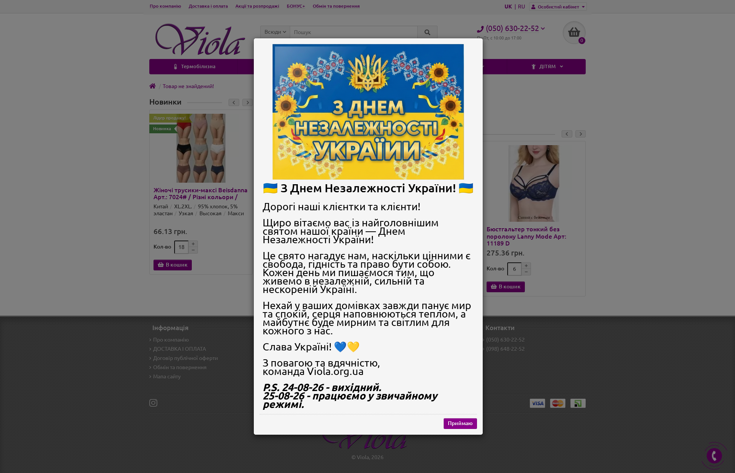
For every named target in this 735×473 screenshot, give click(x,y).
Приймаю (460, 423)
